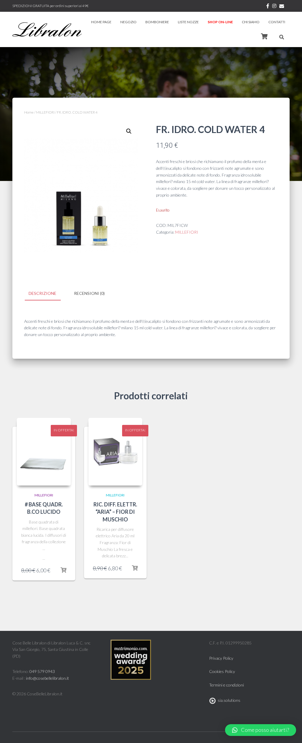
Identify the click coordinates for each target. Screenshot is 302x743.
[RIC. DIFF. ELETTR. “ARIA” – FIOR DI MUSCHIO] (115, 452)
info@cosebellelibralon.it (47, 678)
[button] (260, 730)
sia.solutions (228, 700)
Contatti (276, 22)
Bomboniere (157, 22)
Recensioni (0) (89, 293)
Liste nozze (188, 22)
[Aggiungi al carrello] (63, 570)
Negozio (128, 22)
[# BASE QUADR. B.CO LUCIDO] (44, 452)
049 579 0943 (42, 671)
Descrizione (42, 293)
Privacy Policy (221, 658)
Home (29, 112)
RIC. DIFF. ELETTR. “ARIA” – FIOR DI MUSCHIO (115, 511)
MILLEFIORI (45, 112)
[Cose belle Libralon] (47, 29)
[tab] (47, 293)
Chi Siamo (251, 22)
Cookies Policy (222, 671)
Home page (101, 22)
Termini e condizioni (226, 684)
